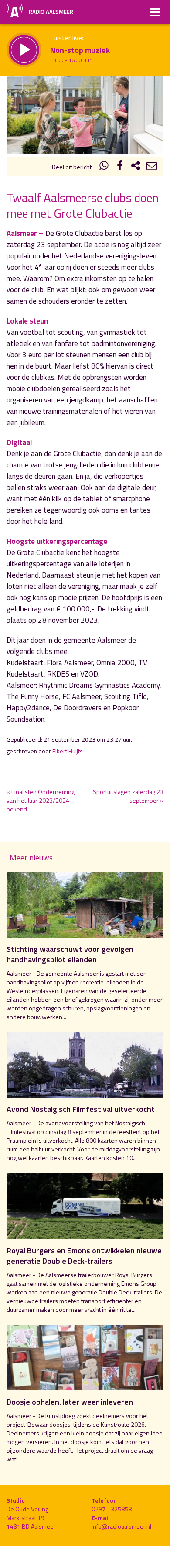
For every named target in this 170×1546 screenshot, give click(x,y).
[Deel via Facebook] (119, 166)
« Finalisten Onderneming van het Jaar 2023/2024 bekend (41, 800)
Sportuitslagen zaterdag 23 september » (128, 796)
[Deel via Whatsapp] (104, 166)
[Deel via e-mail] (151, 166)
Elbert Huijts (67, 751)
